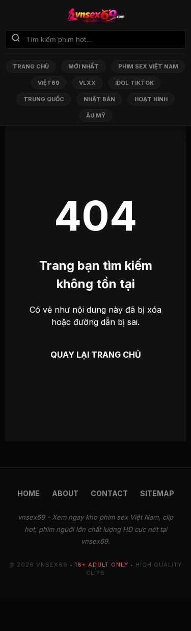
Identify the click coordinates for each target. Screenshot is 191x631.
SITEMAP (157, 493)
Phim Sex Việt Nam (148, 66)
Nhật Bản (99, 99)
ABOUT (65, 493)
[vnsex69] (95, 16)
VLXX (87, 82)
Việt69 (49, 82)
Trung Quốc (43, 99)
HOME (28, 493)
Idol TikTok (134, 82)
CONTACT (109, 493)
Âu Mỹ (95, 115)
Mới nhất (83, 66)
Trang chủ (31, 66)
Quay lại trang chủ (95, 354)
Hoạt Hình (151, 99)
